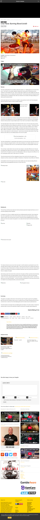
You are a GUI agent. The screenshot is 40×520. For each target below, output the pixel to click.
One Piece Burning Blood (5, 318)
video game (23, 318)
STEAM (19, 318)
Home (2, 19)
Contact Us (22, 475)
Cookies (22, 477)
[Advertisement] (20, 10)
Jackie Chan (29, 507)
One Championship (30, 509)
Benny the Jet (29, 504)
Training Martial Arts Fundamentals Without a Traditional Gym (6, 356)
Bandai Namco (6, 316)
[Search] (38, 1)
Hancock (23, 316)
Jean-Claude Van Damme (31, 508)
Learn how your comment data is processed (22, 406)
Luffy (26, 316)
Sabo (16, 318)
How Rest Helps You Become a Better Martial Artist (32, 341)
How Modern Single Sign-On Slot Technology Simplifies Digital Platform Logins (6, 348)
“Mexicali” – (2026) (18, 340)
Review (13, 318)
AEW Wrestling (29, 502)
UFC (27, 511)
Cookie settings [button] (4, 517)
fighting (14, 316)
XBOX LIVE (27, 318)
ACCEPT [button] (9, 517)
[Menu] (1, 1)
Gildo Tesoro (19, 316)
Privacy (22, 476)
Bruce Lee (28, 505)
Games (8, 19)
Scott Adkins (29, 510)
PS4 (10, 318)
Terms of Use (23, 478)
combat (11, 316)
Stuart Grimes (3, 26)
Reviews (5, 19)
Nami (29, 316)
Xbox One (31, 318)
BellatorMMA (29, 503)
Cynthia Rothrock (29, 506)
